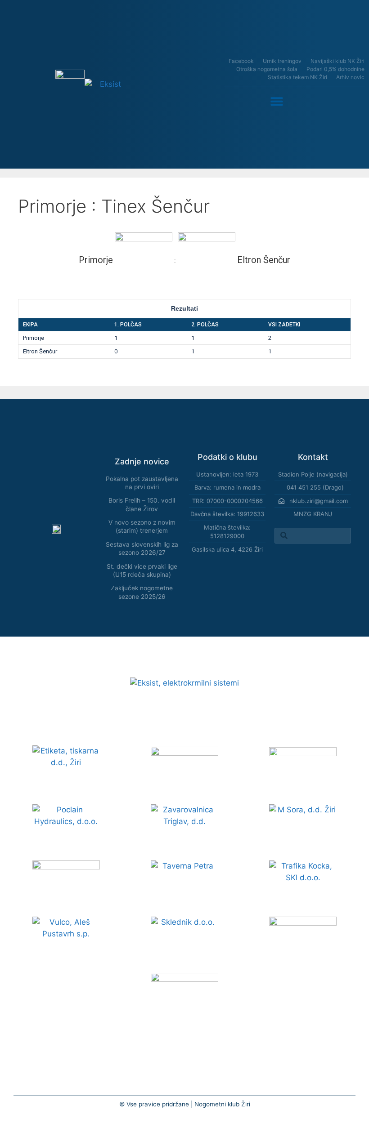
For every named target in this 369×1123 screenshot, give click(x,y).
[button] (277, 101)
